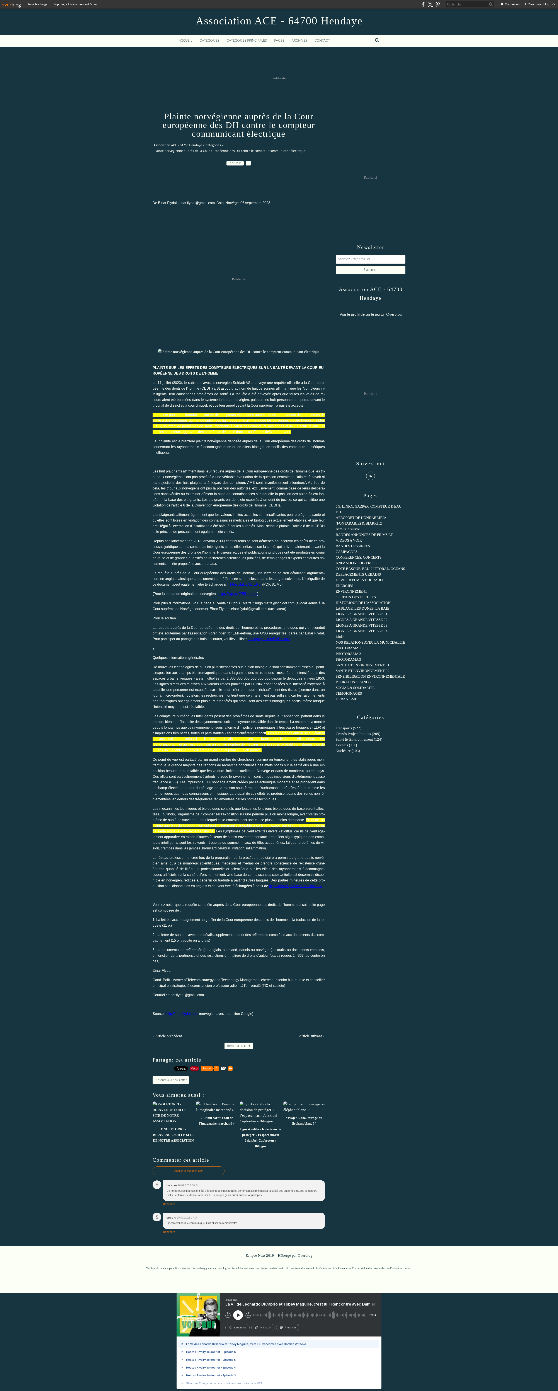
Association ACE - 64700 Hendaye (279, 21)
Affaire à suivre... (349, 529)
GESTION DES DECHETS (356, 597)
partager (265, 1327)
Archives (299, 40)
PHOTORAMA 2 (348, 654)
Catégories (209, 40)
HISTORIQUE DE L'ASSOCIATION (363, 603)
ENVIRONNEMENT (351, 591)
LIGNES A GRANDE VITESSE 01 (362, 614)
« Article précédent (167, 1036)
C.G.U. (286, 1268)
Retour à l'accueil (238, 1046)
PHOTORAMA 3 (348, 659)
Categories (213, 145)
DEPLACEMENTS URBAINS (358, 574)
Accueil (185, 40)
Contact (322, 40)
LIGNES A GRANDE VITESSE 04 (362, 631)
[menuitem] (185, 41)
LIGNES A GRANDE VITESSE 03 (362, 625)
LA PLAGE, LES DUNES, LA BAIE (362, 608)
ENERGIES (344, 586)
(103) (348, 751)
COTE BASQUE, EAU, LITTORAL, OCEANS (370, 569)
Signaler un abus (269, 1268)
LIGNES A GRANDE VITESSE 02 (362, 620)
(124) (359, 739)
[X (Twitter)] (430, 4)
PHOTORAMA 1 (348, 648)
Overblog (305, 1255)
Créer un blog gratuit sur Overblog (208, 1268)
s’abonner (240, 1327)
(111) (346, 745)
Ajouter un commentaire (188, 1170)
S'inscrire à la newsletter (171, 1080)
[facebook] (423, 4)
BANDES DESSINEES (353, 546)
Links (340, 637)
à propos (290, 1327)
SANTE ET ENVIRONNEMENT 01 (363, 665)
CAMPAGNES (346, 552)
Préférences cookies (400, 1268)
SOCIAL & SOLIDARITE (355, 688)
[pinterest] (437, 4)
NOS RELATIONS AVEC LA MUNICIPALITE (370, 642)
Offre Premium (339, 1268)
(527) (348, 728)
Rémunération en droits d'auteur (310, 1268)
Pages (279, 40)
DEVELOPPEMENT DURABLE (360, 580)
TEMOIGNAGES (349, 693)
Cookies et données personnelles (369, 1268)
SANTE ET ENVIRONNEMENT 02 (363, 671)
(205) (358, 734)
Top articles (237, 1268)
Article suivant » (312, 1036)
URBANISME (346, 699)
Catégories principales (247, 40)
